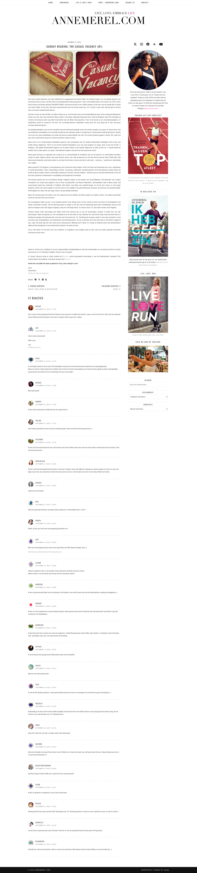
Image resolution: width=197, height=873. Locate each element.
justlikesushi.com (34, 347)
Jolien (38, 420)
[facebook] (147, 44)
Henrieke (40, 625)
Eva (37, 539)
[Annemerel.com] (98, 17)
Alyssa (39, 646)
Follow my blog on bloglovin (38, 273)
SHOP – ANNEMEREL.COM (108, 2)
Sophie (39, 482)
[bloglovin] (154, 44)
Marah (39, 603)
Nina (38, 725)
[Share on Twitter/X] (39, 279)
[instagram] (141, 44)
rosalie (39, 703)
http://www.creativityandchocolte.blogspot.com (45, 552)
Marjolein (40, 461)
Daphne (39, 744)
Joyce (38, 665)
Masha (38, 382)
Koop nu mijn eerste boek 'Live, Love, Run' (147, 335)
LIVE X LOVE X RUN (84, 2)
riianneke (40, 841)
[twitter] (135, 44)
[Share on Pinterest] (43, 279)
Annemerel (64, 2)
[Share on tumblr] (46, 279)
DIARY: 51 (111, 287)
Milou (38, 306)
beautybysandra (43, 765)
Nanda (38, 401)
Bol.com (65, 256)
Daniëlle (39, 822)
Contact (144, 2)
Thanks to (130, 2)
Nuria (38, 520)
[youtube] (161, 44)
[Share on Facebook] (36, 279)
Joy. (37, 328)
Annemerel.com (42, 870)
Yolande (39, 439)
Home (51, 2)
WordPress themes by (155, 870)
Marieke (39, 584)
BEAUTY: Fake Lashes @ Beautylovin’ (43, 287)
